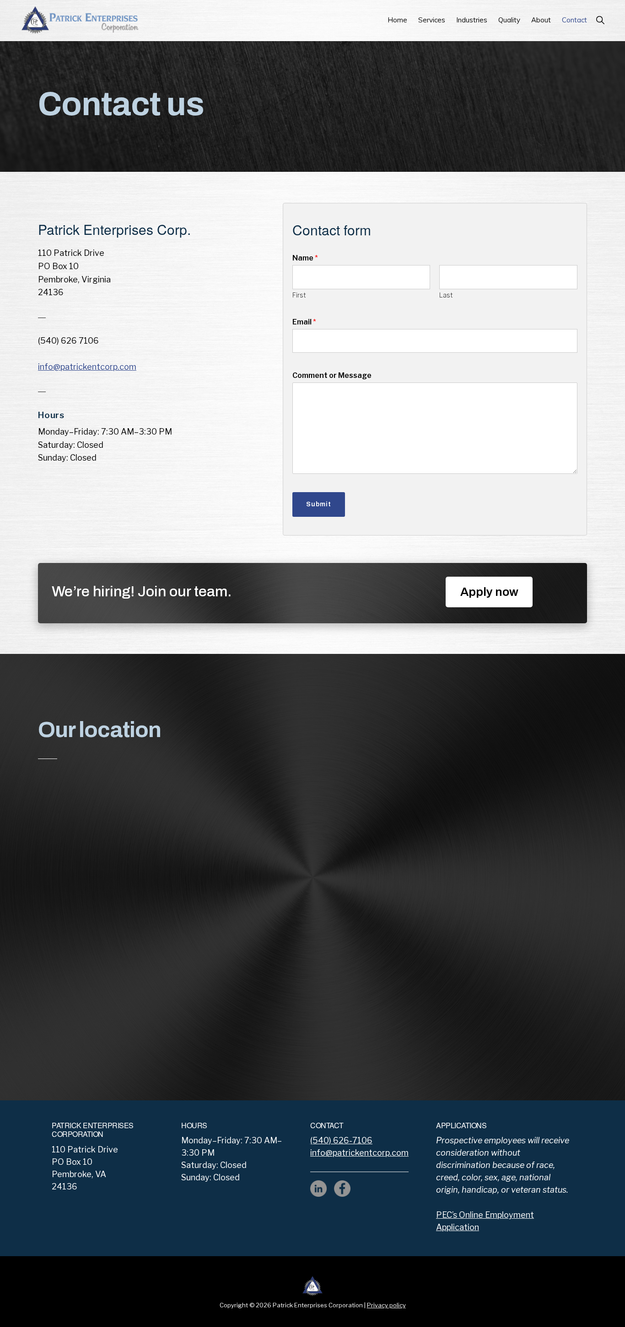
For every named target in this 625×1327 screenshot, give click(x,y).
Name (305, 258)
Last (446, 295)
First (299, 295)
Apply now (489, 591)
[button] (600, 19)
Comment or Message (332, 375)
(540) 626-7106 (341, 1140)
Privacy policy (386, 1305)
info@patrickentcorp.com (87, 367)
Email (304, 322)
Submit (318, 504)
